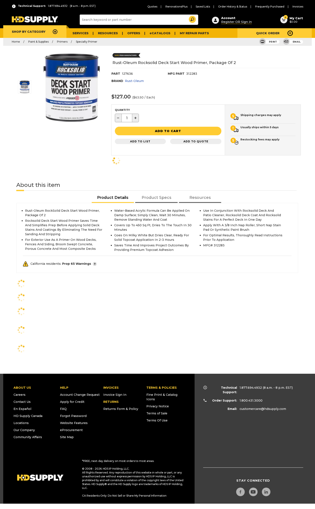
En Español (22, 409)
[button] (192, 18)
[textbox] (127, 118)
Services (80, 33)
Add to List (140, 141)
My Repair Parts (194, 33)
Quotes (152, 6)
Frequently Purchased (269, 6)
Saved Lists (203, 6)
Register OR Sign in (236, 22)
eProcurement (71, 430)
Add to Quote (195, 141)
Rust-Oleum (134, 81)
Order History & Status (232, 6)
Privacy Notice (157, 406)
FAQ (63, 409)
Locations (21, 423)
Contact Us (22, 402)
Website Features (74, 423)
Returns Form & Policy (120, 409)
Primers (62, 41)
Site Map (67, 437)
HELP (64, 388)
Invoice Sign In (114, 395)
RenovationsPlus (176, 6)
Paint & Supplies (38, 41)
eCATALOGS (160, 33)
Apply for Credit (72, 402)
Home (16, 41)
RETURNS (111, 402)
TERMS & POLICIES (161, 388)
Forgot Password (73, 416)
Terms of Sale (156, 413)
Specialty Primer (86, 41)
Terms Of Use (157, 420)
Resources (108, 33)
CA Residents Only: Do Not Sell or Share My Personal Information (124, 495)
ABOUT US (22, 388)
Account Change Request (80, 395)
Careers (20, 395)
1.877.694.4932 (251, 388)
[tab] (113, 198)
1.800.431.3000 (251, 400)
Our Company (24, 430)
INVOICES (111, 388)
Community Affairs (28, 437)
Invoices (297, 6)
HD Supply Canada (28, 416)
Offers (133, 33)
